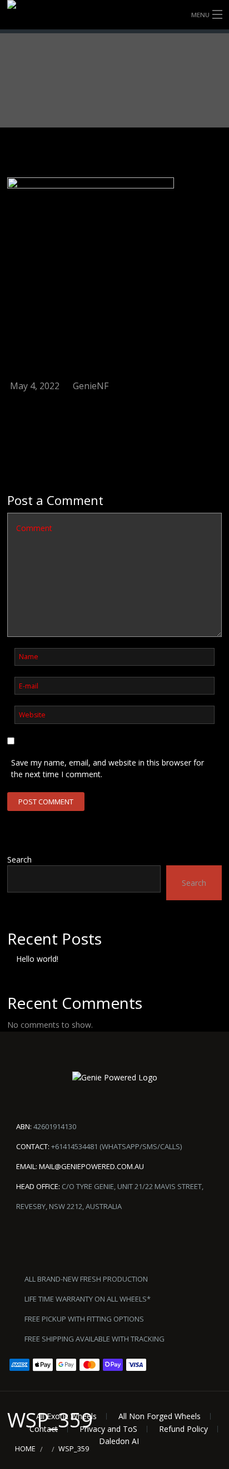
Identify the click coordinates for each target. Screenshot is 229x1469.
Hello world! (37, 958)
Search (19, 859)
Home (25, 1448)
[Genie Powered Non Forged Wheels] (114, 14)
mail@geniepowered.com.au (91, 1166)
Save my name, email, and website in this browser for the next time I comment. (107, 768)
